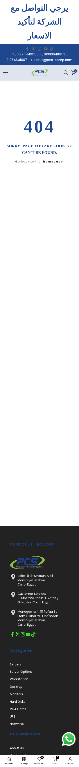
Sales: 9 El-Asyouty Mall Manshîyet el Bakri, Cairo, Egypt (35, 580)
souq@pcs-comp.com (54, 59)
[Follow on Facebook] (27, 48)
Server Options (21, 672)
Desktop (16, 687)
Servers (15, 664)
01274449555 (28, 54)
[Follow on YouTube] (46, 48)
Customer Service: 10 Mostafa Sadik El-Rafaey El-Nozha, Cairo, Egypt (38, 598)
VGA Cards (18, 709)
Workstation (19, 679)
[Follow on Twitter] (33, 48)
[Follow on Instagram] (39, 48)
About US (17, 748)
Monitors (16, 694)
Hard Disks (17, 702)
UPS (12, 716)
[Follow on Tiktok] (52, 48)
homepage (53, 161)
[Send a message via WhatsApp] (69, 739)
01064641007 (17, 59)
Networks (17, 724)
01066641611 (53, 54)
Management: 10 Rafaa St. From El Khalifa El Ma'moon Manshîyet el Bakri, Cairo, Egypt (38, 618)
